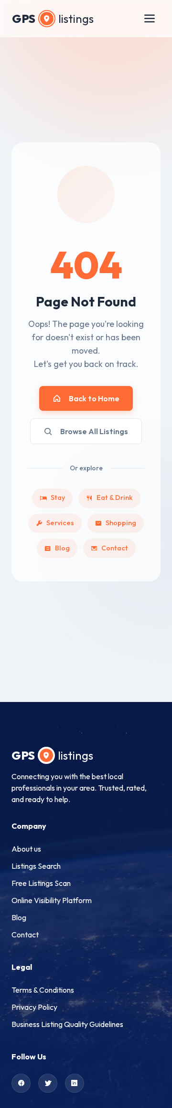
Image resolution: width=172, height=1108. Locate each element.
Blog (62, 548)
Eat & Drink (115, 497)
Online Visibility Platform (51, 900)
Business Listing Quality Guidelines (67, 1024)
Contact (114, 548)
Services (60, 522)
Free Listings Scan (41, 883)
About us (26, 849)
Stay (58, 497)
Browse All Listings (94, 431)
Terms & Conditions (42, 990)
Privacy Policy (34, 1007)
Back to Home (94, 398)
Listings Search (36, 866)
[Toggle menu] (149, 18)
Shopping (121, 522)
